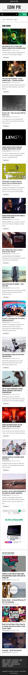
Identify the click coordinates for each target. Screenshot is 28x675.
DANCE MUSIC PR (7, 50)
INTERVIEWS (14, 662)
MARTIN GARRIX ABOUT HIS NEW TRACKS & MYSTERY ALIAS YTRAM (14, 206)
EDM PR (14, 7)
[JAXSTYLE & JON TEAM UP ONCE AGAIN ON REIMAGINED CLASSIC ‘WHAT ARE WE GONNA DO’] (14, 564)
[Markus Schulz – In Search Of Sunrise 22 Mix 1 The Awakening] (14, 590)
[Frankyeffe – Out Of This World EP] (14, 640)
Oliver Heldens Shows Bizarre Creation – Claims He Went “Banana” (14, 240)
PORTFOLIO (15, 660)
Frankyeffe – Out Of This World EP (12, 650)
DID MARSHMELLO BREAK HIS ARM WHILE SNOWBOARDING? (14, 345)
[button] (2, 14)
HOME (4, 660)
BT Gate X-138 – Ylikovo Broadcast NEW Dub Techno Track (14, 103)
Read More (6, 58)
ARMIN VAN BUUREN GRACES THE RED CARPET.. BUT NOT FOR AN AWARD (14, 415)
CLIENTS (9, 660)
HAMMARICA (5, 664)
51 (14, 513)
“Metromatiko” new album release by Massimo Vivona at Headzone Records (14, 171)
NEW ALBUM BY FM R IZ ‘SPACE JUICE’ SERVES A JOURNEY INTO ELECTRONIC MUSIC (14, 36)
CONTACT (10, 666)
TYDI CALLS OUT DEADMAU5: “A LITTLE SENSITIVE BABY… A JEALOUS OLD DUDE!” (14, 69)
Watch (24, 14)
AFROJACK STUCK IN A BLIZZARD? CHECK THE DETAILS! (14, 447)
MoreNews (23, 671)
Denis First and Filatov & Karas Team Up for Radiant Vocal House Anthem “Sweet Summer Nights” (13, 626)
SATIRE (8, 662)
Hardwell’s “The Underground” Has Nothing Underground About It (14, 308)
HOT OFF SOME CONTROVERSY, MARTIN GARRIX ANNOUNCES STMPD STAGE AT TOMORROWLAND (14, 379)
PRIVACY (4, 666)
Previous (5, 510)
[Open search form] (16, 14)
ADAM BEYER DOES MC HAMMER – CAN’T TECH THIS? (14, 274)
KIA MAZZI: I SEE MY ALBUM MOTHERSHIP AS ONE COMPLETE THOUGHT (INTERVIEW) (14, 481)
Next (18, 513)
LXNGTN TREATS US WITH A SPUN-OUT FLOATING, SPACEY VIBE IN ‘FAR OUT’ (14, 137)
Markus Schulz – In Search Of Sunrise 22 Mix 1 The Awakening (14, 601)
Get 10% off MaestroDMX (14, 519)
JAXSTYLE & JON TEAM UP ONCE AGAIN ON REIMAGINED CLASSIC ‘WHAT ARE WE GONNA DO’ (13, 576)
